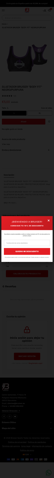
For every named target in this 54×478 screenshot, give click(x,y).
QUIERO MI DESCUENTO (27, 251)
